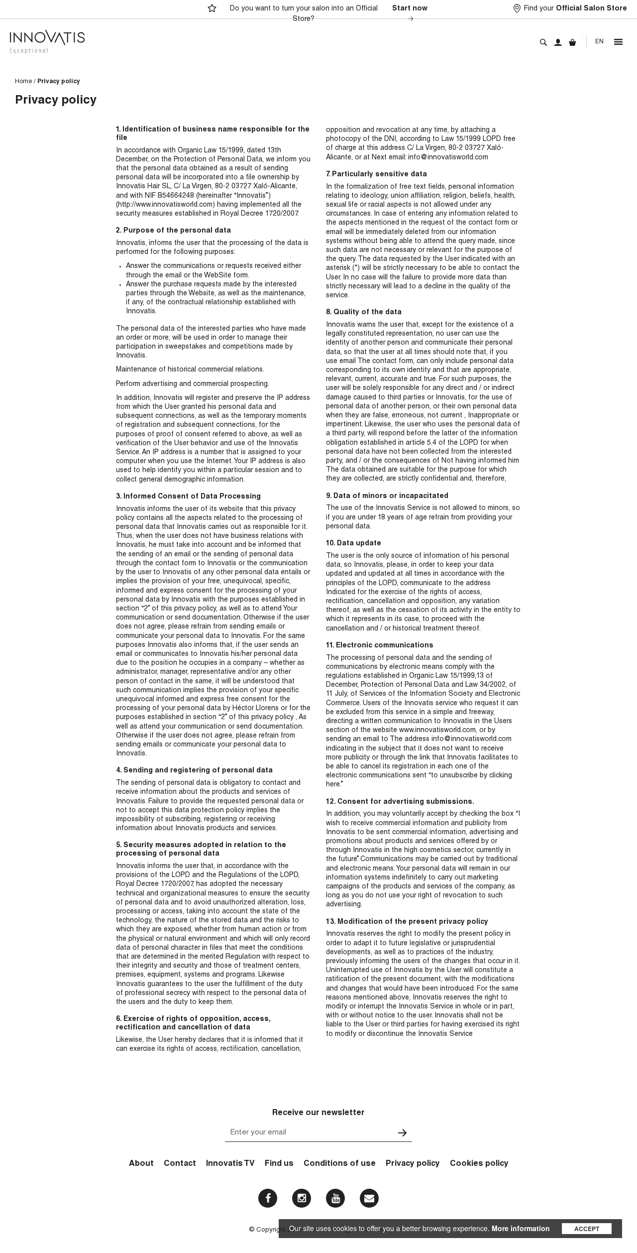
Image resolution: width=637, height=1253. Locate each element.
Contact (180, 1164)
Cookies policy (479, 1164)
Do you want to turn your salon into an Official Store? (328, 14)
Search (543, 42)
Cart (572, 42)
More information (521, 1228)
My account (558, 42)
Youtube (335, 1198)
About (141, 1164)
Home (23, 82)
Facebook (267, 1198)
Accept (586, 1228)
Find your (575, 8)
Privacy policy (413, 1164)
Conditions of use (340, 1164)
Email (369, 1198)
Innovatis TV (230, 1164)
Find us (279, 1164)
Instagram (301, 1198)
